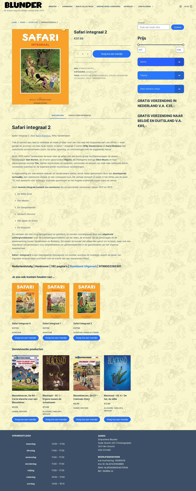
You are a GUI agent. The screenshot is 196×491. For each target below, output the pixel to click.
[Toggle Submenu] (179, 62)
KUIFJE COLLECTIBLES (84, 6)
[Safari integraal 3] (86, 301)
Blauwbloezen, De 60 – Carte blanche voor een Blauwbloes (24, 399)
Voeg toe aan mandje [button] (25, 337)
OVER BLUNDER (144, 6)
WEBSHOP (53, 6)
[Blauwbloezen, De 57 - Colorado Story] (86, 373)
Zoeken (141, 22)
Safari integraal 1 (52, 323)
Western (23, 411)
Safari (112, 75)
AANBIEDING (67, 6)
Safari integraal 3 (82, 323)
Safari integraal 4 (21, 323)
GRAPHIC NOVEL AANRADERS (108, 6)
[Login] (181, 6)
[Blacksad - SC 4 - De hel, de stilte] (117, 373)
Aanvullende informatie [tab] (80, 115)
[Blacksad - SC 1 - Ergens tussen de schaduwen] (56, 373)
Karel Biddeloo (100, 75)
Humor (15, 411)
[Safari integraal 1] (56, 301)
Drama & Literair (91, 332)
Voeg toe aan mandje (111, 54)
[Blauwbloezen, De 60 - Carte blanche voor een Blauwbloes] (25, 373)
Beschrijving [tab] (58, 115)
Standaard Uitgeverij (83, 266)
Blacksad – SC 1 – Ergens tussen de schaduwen (52, 399)
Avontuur (91, 72)
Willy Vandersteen (96, 78)
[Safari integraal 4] (25, 301)
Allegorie (47, 411)
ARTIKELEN (128, 6)
